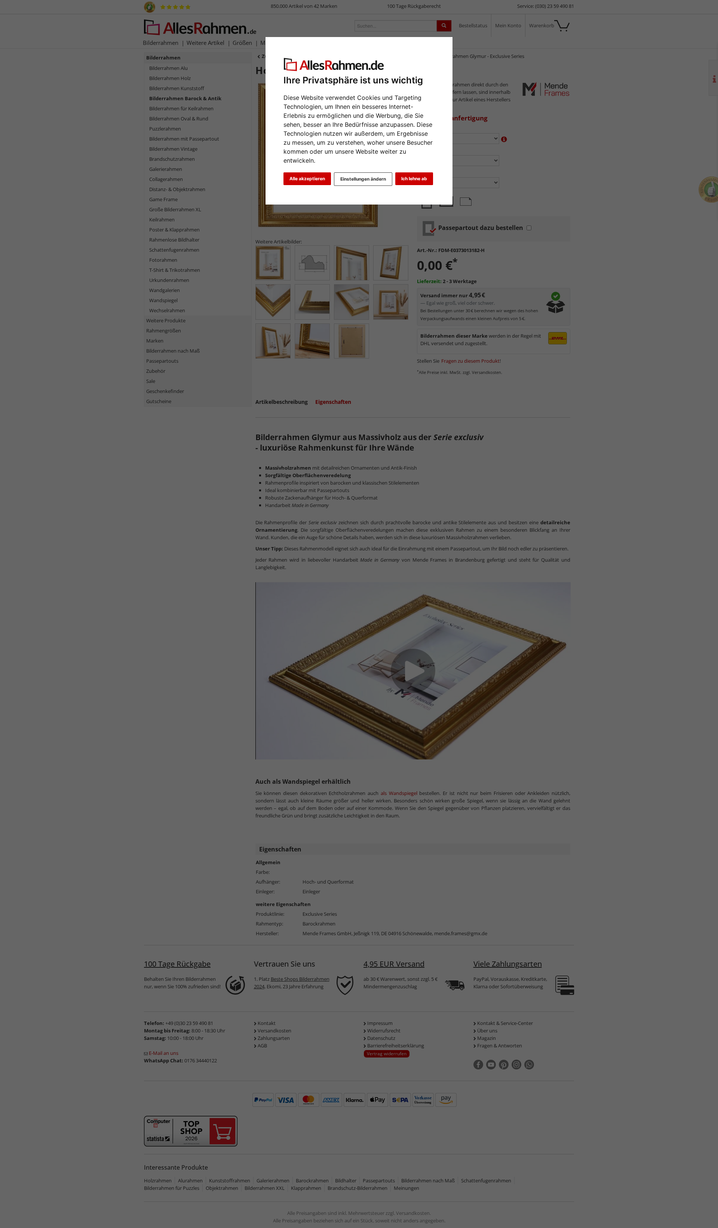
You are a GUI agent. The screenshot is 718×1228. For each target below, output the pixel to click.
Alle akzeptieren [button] (307, 178)
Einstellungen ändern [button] (363, 179)
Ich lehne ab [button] (414, 178)
